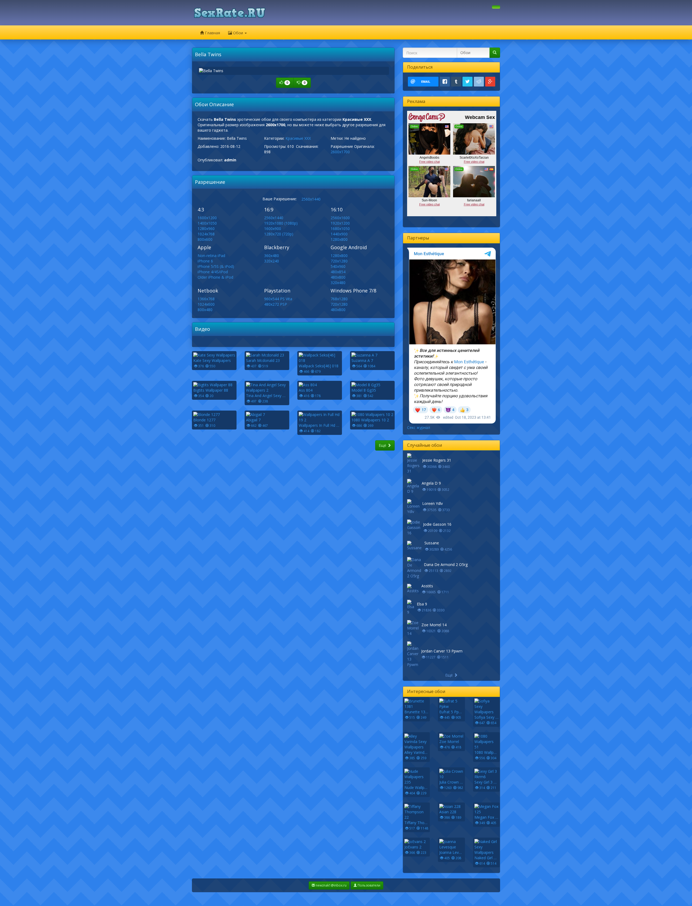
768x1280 (339, 298)
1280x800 (339, 239)
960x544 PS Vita (278, 298)
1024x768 (206, 234)
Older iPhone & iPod (215, 277)
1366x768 (206, 298)
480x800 (338, 277)
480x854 (338, 271)
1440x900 (339, 234)
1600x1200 (207, 217)
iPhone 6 (205, 261)
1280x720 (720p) (278, 234)
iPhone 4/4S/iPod (213, 271)
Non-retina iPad (211, 255)
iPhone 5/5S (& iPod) (216, 266)
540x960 (338, 266)
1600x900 (272, 228)
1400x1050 (207, 223)
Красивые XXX (298, 138)
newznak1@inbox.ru (331, 885)
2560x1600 (340, 217)
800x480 (205, 309)
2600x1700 (340, 151)
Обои (238, 32)
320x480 (338, 282)
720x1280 (339, 261)
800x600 (205, 239)
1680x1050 (340, 228)
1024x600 (206, 304)
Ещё (383, 445)
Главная (212, 32)
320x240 (271, 261)
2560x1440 (311, 199)
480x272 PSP (275, 304)
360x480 (271, 255)
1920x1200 (340, 223)
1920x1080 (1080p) (281, 223)
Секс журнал (418, 427)
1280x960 (206, 228)
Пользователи (368, 885)
